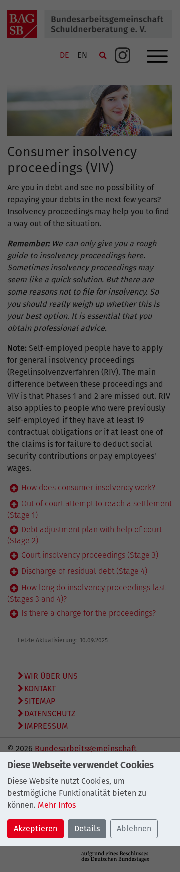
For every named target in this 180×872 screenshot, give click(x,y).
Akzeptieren (36, 828)
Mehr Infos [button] (57, 805)
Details (87, 828)
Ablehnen (134, 828)
